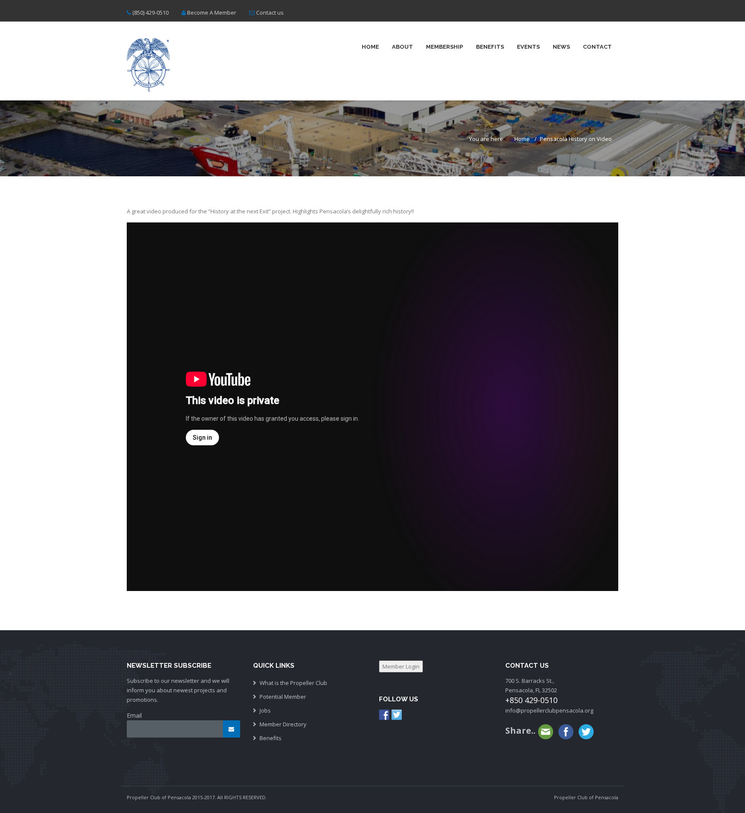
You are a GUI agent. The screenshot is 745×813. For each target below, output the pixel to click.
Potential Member (283, 696)
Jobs (265, 710)
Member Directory (283, 724)
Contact (597, 47)
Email (134, 715)
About (402, 47)
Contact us (270, 12)
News (561, 47)
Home (370, 47)
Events (528, 47)
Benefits (490, 47)
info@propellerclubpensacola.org (549, 710)
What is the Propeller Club (293, 683)
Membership (444, 47)
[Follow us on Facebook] (384, 715)
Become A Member (211, 12)
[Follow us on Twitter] (396, 715)
